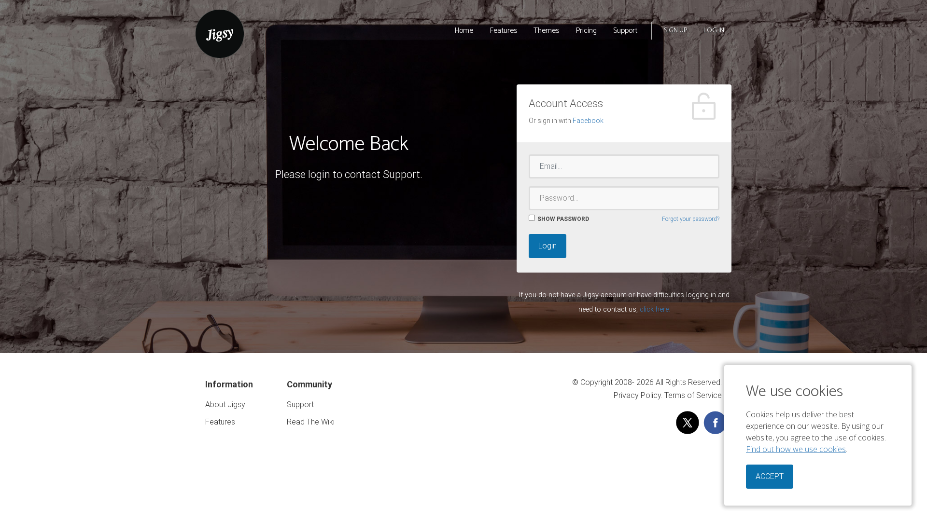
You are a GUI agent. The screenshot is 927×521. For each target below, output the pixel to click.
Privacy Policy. (638, 395)
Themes (546, 30)
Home (463, 30)
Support (625, 30)
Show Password (563, 219)
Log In (713, 30)
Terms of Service (693, 395)
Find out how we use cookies (796, 449)
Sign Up (675, 30)
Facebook (588, 120)
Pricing (586, 30)
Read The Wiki (311, 421)
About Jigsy (225, 404)
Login (547, 245)
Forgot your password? (690, 219)
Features (503, 30)
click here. (655, 309)
